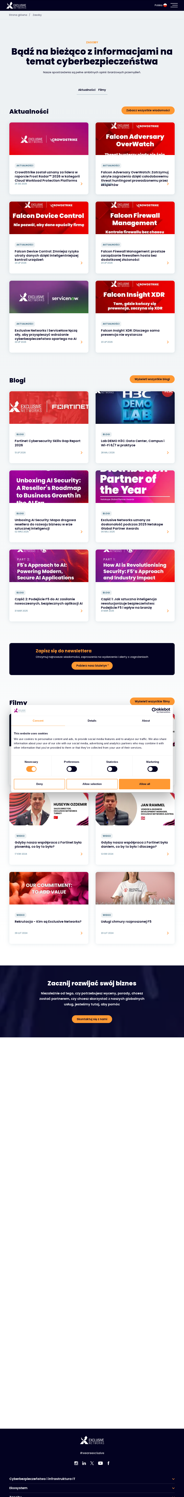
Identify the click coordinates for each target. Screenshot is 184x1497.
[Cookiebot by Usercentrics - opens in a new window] (154, 710)
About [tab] (146, 720)
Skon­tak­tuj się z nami (92, 1019)
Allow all (144, 783)
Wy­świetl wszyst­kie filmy (152, 701)
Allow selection (92, 783)
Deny (39, 783)
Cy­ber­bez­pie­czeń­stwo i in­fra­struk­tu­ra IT (42, 1478)
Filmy (102, 90)
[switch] (72, 769)
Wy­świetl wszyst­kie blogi (152, 379)
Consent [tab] (38, 720)
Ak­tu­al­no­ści (86, 90)
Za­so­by (37, 15)
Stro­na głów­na (19, 15)
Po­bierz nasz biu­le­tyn (91, 665)
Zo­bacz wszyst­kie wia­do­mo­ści (148, 110)
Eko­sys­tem (18, 1488)
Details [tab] (92, 720)
